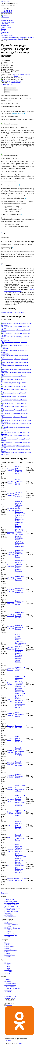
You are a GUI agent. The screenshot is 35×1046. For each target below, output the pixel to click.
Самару (6, 951)
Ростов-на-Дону (9, 955)
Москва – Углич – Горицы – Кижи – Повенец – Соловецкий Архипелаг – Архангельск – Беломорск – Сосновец (20, 700)
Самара (22, 74)
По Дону (7, 966)
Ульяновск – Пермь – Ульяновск (19, 494)
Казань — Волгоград (18, 726)
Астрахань (7, 953)
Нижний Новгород (10, 950)
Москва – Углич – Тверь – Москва (20, 668)
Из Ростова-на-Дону (10, 935)
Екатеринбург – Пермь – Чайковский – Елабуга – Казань (20, 553)
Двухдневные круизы (11, 904)
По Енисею (8, 971)
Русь (8, 825)
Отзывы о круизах (10, 983)
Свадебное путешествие (12, 988)
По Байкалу (8, 970)
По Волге (7, 963)
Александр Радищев (10, 751)
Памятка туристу (9, 986)
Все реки (7, 973)
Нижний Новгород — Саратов (19, 775)
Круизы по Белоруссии (11, 903)
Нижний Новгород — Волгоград (19, 763)
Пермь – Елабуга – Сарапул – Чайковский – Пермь (19, 470)
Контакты (4, 34)
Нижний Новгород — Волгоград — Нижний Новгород (19, 751)
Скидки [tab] (7, 91)
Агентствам (8, 990)
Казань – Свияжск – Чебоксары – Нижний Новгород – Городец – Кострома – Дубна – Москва (20, 850)
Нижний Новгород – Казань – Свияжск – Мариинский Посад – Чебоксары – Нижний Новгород (19, 865)
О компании (5, 32)
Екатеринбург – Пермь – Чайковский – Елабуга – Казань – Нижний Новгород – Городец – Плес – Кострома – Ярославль (20, 509)
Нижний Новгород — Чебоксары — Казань (19, 837)
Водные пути (5, 25)
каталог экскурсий (19, 113)
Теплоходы (4, 24)
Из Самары (8, 930)
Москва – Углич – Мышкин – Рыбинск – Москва (20, 812)
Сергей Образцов (10, 788)
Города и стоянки (6, 27)
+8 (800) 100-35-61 (6, 12)
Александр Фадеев (10, 469)
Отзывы (3, 29)
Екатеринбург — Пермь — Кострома (19, 627)
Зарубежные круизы (7, 22)
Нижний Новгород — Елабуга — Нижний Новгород (19, 825)
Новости (7, 980)
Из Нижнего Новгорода (12, 928)
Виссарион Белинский (10, 509)
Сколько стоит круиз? (11, 911)
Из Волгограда (9, 933)
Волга (16, 76)
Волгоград (16, 74)
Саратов (27, 74)
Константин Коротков (11, 879)
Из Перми (7, 931)
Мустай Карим (9, 739)
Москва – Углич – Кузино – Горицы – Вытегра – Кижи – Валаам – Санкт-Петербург (20, 800)
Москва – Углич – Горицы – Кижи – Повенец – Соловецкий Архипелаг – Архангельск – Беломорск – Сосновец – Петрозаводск (20, 683)
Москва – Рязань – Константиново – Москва (20, 788)
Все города (7, 936)
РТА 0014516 (8, 1040)
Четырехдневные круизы (12, 908)
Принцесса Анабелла (10, 669)
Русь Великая (9, 683)
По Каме (7, 968)
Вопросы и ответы (10, 985)
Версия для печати (7, 35)
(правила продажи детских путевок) (19, 290)
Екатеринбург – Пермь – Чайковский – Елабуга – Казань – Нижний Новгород (20, 566)
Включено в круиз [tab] (10, 87)
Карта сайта (4, 893)
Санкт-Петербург (9, 946)
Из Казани (7, 926)
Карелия (7, 943)
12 (11, 72)
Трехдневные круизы (11, 906)
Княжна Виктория (10, 812)
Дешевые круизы (9, 909)
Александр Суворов (10, 714)
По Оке (6, 965)
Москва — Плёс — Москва (20, 879)
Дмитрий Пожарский (10, 648)
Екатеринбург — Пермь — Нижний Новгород (19, 615)
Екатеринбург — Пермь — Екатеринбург (19, 590)
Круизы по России (7, 20)
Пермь (6, 948)
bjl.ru (20, 1043)
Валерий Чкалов (10, 482)
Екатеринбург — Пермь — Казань (19, 602)
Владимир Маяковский (11, 494)
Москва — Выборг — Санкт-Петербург (18, 739)
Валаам (6, 944)
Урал (8, 865)
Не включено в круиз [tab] (11, 89)
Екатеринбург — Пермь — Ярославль (19, 578)
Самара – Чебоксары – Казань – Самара (19, 482)
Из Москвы (8, 923)
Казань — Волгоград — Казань (19, 714)
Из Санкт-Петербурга (11, 924)
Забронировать (7, 84)
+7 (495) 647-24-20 (6, 10)
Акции (3, 30)
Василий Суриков (10, 850)
